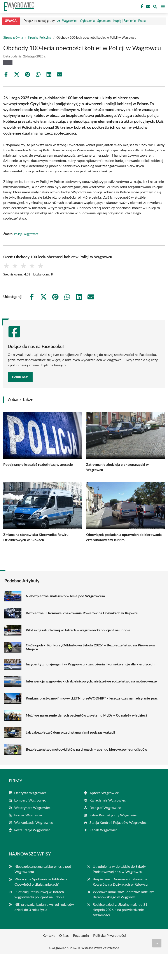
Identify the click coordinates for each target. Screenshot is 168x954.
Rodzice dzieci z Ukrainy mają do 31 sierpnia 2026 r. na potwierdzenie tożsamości (120, 910)
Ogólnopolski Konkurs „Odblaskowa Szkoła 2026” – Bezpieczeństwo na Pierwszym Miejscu (90, 647)
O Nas (64, 935)
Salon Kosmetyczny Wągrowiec (113, 815)
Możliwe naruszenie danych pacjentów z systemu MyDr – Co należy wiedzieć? (86, 715)
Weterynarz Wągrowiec (32, 808)
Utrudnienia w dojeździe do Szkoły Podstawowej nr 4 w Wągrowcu (119, 869)
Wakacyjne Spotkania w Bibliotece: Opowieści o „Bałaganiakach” (41, 882)
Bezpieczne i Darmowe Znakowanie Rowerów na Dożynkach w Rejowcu (82, 613)
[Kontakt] (148, 6)
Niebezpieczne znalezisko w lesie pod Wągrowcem (65, 596)
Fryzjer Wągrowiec (28, 815)
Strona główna (13, 37)
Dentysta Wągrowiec (30, 793)
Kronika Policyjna (39, 37)
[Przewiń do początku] (156, 943)
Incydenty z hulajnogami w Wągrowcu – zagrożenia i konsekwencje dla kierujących (90, 664)
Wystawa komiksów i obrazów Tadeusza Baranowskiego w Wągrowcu (123, 894)
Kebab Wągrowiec (103, 830)
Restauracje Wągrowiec (32, 830)
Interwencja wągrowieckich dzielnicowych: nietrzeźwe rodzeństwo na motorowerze (91, 681)
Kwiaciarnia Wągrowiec (107, 800)
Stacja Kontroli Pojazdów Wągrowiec (118, 822)
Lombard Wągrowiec (30, 800)
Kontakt (48, 935)
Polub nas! (20, 377)
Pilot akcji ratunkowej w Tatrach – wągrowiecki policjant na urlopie (78, 630)
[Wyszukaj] (155, 7)
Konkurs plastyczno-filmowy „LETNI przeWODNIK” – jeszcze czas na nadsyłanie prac (92, 698)
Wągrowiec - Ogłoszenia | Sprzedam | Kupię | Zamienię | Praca (104, 21)
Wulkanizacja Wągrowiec (33, 822)
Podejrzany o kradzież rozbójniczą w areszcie (38, 464)
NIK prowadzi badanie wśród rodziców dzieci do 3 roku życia (44, 907)
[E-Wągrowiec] (18, 6)
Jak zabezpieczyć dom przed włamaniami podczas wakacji (70, 732)
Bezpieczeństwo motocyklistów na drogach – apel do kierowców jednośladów (86, 749)
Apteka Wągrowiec (104, 793)
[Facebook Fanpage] (141, 6)
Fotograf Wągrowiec (105, 808)
